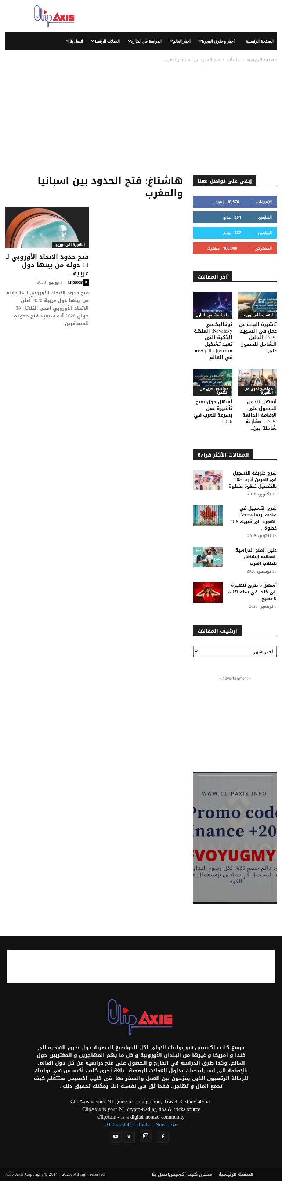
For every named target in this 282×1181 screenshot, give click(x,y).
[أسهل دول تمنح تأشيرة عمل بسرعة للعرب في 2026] (212, 382)
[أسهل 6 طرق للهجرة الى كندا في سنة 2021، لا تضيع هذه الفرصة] (208, 592)
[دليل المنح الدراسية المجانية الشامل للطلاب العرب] (208, 557)
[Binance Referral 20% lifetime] (235, 838)
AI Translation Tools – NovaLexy (141, 1125)
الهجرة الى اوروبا (69, 245)
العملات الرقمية (107, 41)
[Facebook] (163, 1137)
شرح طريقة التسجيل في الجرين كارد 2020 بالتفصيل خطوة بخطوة (253, 479)
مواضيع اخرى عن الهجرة (214, 391)
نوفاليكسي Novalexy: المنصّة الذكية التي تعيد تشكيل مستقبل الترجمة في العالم (213, 341)
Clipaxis (75, 282)
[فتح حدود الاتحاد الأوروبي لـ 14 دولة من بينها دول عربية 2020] (47, 227)
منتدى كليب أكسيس (191, 1174)
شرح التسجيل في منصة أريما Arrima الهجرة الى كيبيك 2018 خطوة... (253, 518)
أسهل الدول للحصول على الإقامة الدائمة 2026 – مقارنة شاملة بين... (259, 415)
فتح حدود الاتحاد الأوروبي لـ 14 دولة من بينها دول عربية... (47, 265)
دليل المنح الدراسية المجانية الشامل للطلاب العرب (256, 556)
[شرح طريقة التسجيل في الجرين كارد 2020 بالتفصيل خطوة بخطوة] (208, 480)
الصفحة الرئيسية (260, 41)
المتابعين (265, 217)
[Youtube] (116, 1137)
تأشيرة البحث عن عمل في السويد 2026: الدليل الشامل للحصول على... (258, 337)
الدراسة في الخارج (146, 41)
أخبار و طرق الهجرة (218, 41)
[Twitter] (129, 1137)
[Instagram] (146, 1136)
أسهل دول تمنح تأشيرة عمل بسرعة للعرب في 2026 (213, 411)
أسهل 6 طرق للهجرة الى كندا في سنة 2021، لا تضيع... (252, 592)
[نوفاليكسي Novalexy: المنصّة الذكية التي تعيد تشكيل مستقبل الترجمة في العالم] (212, 305)
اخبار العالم (182, 41)
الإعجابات (264, 201)
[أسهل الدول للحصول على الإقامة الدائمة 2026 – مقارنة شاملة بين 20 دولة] (257, 382)
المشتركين (263, 248)
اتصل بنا (76, 41)
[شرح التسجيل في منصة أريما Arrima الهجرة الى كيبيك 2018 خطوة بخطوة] (208, 515)
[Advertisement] (190, 16)
